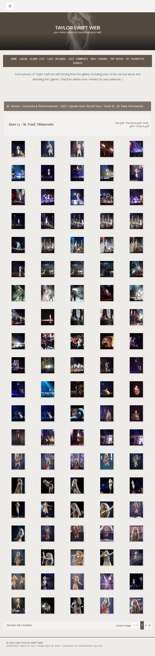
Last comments (78, 58)
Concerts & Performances (40, 106)
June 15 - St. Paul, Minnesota (123, 106)
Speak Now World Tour (85, 106)
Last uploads (56, 58)
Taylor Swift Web (77, 27)
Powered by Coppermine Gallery (83, 646)
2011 (64, 106)
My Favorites (135, 58)
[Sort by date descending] (133, 126)
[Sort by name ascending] (138, 123)
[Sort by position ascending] (146, 126)
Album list (37, 58)
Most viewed (99, 58)
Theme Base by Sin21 (49, 646)
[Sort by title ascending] (121, 123)
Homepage (12, 646)
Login (23, 58)
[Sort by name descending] (140, 123)
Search (77, 63)
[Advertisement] (77, 90)
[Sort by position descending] (148, 126)
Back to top (28, 646)
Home (14, 58)
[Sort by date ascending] (130, 126)
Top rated (116, 58)
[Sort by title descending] (123, 123)
